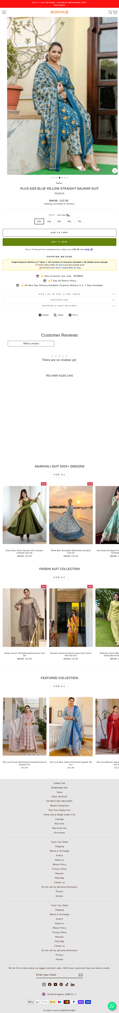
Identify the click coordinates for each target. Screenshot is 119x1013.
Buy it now (59, 242)
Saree (59, 792)
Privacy (59, 891)
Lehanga (59, 819)
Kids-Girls (59, 824)
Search (59, 855)
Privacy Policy (59, 869)
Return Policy (59, 864)
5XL (59, 221)
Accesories (59, 832)
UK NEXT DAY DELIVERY (59, 801)
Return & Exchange (59, 851)
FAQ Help (59, 878)
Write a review (31, 343)
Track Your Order (59, 842)
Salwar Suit (59, 783)
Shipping (48, 204)
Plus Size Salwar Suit (60, 810)
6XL (70, 221)
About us (59, 860)
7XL (80, 221)
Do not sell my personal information (59, 887)
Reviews (59, 873)
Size (57, 215)
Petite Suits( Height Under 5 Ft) (59, 815)
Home (59, 183)
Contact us (59, 882)
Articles (59, 896)
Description (59, 300)
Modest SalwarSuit (59, 806)
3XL (39, 221)
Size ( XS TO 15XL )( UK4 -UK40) (60, 294)
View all (59, 475)
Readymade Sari (59, 788)
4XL (49, 221)
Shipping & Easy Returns (59, 306)
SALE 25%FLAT (59, 797)
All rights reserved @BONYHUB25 (59, 1010)
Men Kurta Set (59, 828)
